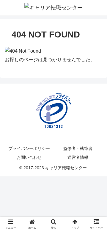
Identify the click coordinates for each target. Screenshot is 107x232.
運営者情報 (77, 157)
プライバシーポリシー (29, 148)
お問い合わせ (29, 157)
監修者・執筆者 (77, 148)
